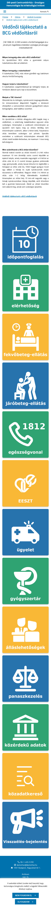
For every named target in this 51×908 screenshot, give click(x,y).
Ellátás (17, 17)
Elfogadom (23, 901)
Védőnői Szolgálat (34, 17)
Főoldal (5, 17)
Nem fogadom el (23, 895)
